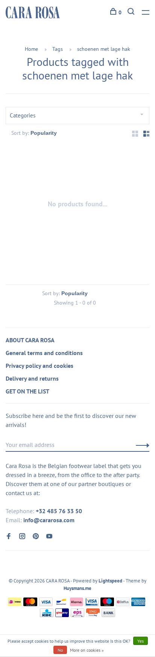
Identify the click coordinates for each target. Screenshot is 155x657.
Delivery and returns (32, 378)
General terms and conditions (44, 353)
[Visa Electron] (92, 604)
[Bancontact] (61, 604)
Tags (57, 49)
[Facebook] (9, 536)
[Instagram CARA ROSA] (22, 536)
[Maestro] (107, 604)
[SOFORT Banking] (76, 604)
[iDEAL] (14, 604)
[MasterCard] (30, 604)
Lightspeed (110, 581)
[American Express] (138, 604)
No (60, 650)
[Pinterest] (36, 536)
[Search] (132, 12)
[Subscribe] (140, 444)
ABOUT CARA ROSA (30, 340)
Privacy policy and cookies (39, 365)
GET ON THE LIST (27, 391)
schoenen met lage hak (103, 49)
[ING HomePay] (93, 615)
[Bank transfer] (108, 615)
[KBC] (46, 615)
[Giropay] (62, 615)
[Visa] (46, 604)
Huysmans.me (77, 588)
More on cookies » (87, 650)
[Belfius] (122, 604)
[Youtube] (49, 536)
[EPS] (77, 615)
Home (31, 49)
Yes (140, 641)
